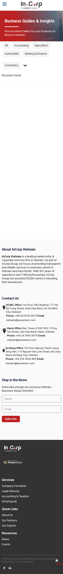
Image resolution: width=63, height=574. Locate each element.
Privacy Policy (8, 562)
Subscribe (11, 418)
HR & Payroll (9, 501)
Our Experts (9, 525)
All (6, 45)
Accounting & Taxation (15, 496)
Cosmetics (11, 65)
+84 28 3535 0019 (26, 315)
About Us (7, 515)
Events (6, 544)
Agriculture (41, 45)
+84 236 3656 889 (26, 358)
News (5, 539)
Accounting (21, 45)
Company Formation (14, 485)
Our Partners (9, 520)
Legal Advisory (10, 491)
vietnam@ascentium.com (20, 320)
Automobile (12, 53)
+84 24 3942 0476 (27, 335)
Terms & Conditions (24, 562)
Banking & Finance (36, 53)
